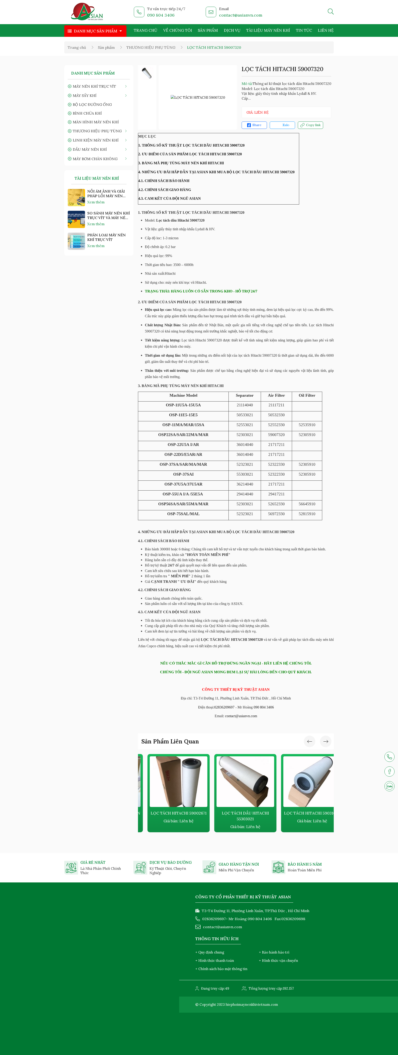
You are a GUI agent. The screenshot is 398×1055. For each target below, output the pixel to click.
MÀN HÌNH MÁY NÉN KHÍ (96, 122)
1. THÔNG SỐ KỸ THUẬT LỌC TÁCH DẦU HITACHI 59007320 (191, 145)
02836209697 (224, 707)
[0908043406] (389, 786)
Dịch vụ (232, 30)
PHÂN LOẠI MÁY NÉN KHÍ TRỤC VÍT (106, 237)
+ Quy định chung (209, 952)
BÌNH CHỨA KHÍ (87, 113)
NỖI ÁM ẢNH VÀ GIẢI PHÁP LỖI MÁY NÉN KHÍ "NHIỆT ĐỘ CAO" (106, 193)
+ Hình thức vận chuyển (278, 960)
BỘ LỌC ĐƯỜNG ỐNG (92, 104)
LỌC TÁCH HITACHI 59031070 (303, 813)
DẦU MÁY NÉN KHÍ (90, 149)
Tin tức (304, 30)
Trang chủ (145, 30)
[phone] (389, 757)
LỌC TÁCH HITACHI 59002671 (169, 813)
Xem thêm (96, 202)
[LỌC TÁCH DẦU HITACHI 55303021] (236, 781)
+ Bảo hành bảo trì (274, 952)
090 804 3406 (161, 15)
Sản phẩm (208, 30)
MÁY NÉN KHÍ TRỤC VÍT (94, 86)
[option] (147, 73)
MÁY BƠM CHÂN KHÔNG (95, 158)
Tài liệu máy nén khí (268, 30)
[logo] (87, 12)
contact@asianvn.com (240, 15)
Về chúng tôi (177, 30)
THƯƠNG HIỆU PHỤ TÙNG (150, 47)
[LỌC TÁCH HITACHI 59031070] (302, 781)
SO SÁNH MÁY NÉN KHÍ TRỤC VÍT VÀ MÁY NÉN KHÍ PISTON (108, 215)
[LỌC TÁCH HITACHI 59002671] (169, 781)
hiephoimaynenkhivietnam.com (252, 1004)
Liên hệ (326, 30)
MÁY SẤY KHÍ (85, 95)
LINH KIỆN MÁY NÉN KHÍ (96, 140)
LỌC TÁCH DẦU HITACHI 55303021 (236, 816)
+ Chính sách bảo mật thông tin (221, 969)
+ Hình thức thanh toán (214, 960)
